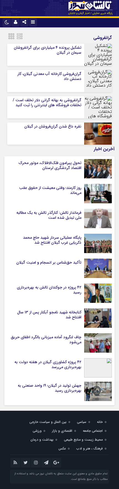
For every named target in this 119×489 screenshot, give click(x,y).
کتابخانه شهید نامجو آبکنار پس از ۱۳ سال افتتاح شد (49, 314)
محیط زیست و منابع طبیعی (83, 439)
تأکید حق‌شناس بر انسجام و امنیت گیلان (48, 262)
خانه (100, 422)
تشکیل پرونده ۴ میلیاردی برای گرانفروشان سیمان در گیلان (47, 50)
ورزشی (37, 430)
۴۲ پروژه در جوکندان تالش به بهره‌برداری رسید (49, 289)
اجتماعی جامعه (93, 430)
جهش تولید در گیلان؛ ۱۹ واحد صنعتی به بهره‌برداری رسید (49, 388)
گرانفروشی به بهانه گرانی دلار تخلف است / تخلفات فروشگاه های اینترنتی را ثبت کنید (47, 102)
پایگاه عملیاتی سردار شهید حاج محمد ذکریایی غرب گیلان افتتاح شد (52, 240)
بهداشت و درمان (41, 439)
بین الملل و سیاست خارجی (47, 422)
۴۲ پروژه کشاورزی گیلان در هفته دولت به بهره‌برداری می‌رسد (47, 364)
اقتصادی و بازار (62, 430)
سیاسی (81, 422)
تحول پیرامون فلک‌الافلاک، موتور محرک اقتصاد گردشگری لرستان (50, 165)
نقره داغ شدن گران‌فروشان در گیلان (52, 126)
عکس (62, 448)
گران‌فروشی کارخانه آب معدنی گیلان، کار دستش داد (49, 76)
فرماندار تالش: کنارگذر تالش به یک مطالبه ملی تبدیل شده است (48, 215)
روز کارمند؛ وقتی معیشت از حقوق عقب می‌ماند (50, 190)
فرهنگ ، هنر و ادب (89, 448)
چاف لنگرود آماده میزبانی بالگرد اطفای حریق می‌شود (46, 339)
